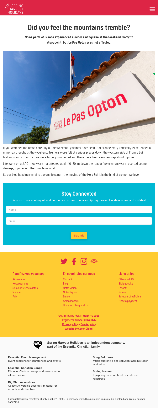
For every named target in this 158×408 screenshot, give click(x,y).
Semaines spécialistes (25, 288)
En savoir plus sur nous (79, 273)
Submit (79, 235)
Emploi (66, 296)
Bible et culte (125, 283)
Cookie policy (88, 324)
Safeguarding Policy (129, 296)
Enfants (123, 288)
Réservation (19, 279)
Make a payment (127, 301)
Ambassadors (71, 301)
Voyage (17, 292)
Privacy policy (70, 324)
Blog (65, 283)
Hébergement (20, 283)
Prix (15, 296)
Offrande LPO (126, 279)
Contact (67, 279)
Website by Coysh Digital (79, 328)
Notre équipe (70, 292)
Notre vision (70, 288)
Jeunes (122, 292)
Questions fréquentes (75, 305)
